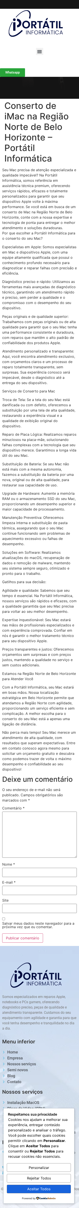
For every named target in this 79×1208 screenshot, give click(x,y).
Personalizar (39, 1167)
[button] (39, 51)
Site (5, 900)
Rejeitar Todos (39, 1178)
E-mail (9, 882)
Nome (8, 864)
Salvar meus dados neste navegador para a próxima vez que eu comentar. (38, 925)
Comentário (13, 808)
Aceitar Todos (38, 1189)
